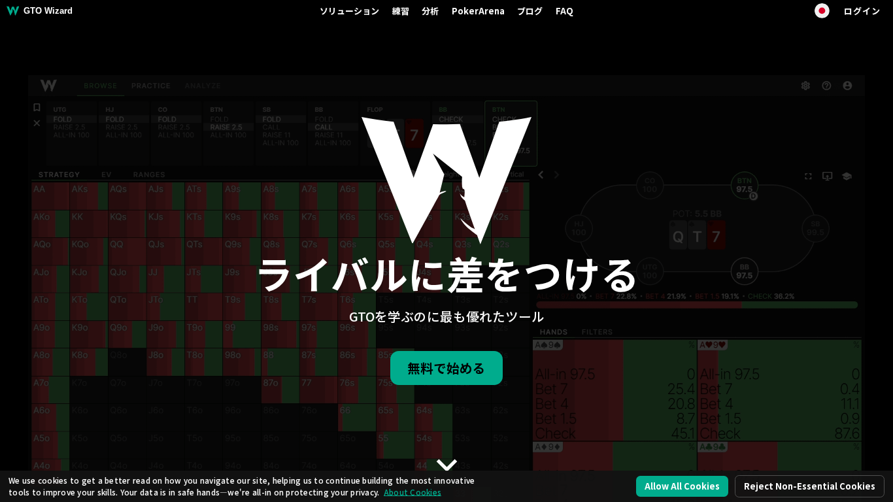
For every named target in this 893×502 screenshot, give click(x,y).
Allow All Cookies (682, 486)
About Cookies (412, 491)
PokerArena (478, 11)
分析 (430, 11)
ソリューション (349, 11)
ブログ (530, 11)
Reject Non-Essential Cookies (809, 486)
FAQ (564, 11)
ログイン (862, 11)
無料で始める (446, 367)
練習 (400, 11)
